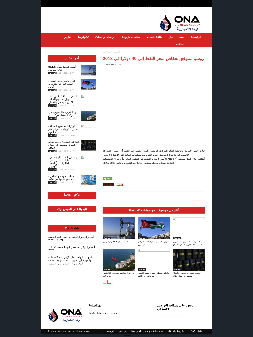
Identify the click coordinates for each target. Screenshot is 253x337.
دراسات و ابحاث (105, 37)
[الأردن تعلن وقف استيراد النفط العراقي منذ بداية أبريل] (154, 228)
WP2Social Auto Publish (115, 335)
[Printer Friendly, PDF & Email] (107, 178)
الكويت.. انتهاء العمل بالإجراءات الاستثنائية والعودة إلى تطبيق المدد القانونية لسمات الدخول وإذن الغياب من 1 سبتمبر (70, 260)
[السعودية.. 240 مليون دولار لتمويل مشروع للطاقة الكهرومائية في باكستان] (189, 228)
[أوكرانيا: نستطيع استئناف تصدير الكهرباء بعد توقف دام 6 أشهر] (154, 260)
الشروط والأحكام (153, 8)
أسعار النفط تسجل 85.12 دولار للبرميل (118, 242)
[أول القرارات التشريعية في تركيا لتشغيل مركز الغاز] (119, 260)
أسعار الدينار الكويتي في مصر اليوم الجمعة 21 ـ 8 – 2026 (71, 238)
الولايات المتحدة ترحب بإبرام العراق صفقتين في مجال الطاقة (63, 144)
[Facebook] (188, 2)
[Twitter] (197, 2)
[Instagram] (193, 2)
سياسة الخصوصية (129, 8)
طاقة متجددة (154, 37)
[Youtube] (202, 2)
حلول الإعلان (174, 7)
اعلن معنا (109, 8)
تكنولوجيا (83, 37)
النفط (119, 184)
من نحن (96, 8)
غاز (171, 37)
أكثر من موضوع (168, 210)
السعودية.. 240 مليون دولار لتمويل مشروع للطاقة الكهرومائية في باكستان (62, 99)
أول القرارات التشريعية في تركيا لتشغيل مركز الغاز (62, 114)
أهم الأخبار (107, 238)
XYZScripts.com (140, 335)
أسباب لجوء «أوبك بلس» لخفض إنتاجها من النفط (61, 177)
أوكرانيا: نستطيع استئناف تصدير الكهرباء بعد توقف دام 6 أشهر (63, 129)
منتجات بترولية (131, 37)
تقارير (67, 37)
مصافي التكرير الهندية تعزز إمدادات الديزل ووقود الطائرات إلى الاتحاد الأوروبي (62, 162)
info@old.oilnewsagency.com (103, 313)
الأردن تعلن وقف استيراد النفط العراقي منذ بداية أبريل (61, 83)
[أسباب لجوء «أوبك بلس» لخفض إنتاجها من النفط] (88, 180)
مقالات (180, 44)
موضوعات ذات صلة (141, 210)
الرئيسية (83, 8)
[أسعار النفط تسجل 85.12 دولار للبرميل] (119, 228)
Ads (76, 228)
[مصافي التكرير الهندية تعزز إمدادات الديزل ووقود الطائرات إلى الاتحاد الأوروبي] (88, 161)
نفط (181, 37)
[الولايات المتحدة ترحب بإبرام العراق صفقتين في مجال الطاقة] (189, 260)
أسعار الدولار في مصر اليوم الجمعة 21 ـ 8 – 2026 (71, 248)
